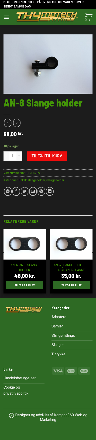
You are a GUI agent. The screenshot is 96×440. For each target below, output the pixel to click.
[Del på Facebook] (16, 191)
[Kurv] (89, 17)
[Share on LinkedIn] (50, 191)
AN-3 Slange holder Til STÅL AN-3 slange (71, 267)
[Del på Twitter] (24, 191)
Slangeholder (55, 180)
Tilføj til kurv (47, 156)
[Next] (92, 263)
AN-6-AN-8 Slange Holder (25, 267)
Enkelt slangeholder (32, 180)
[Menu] (6, 17)
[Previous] (3, 263)
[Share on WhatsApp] (8, 191)
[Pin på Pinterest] (41, 191)
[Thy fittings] (47, 17)
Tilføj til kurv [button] (24, 285)
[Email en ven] (33, 191)
